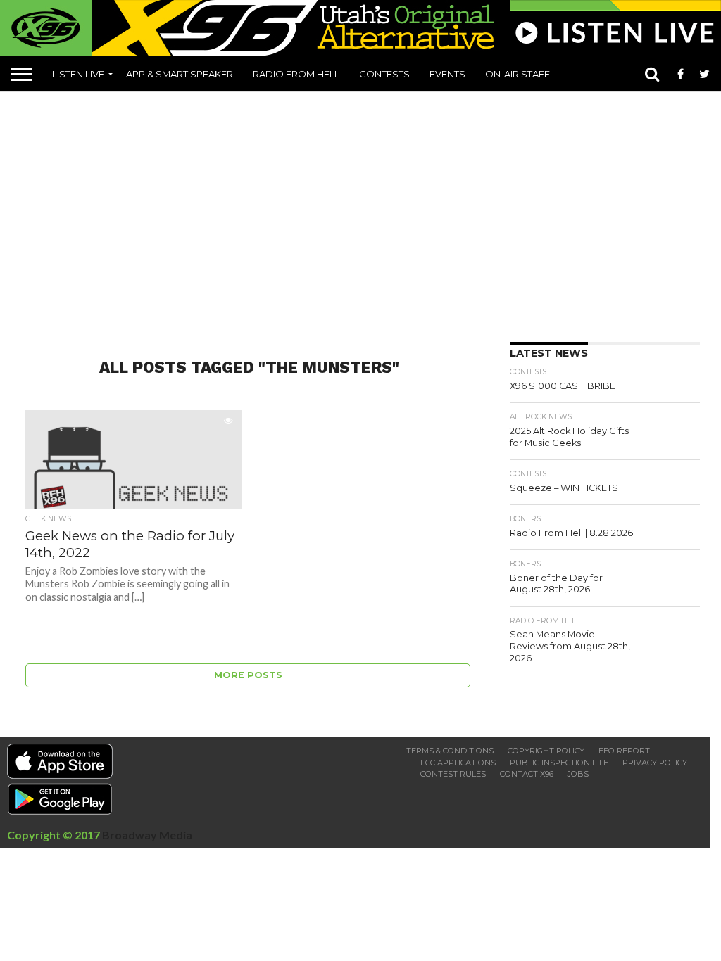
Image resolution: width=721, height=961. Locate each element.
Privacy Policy (654, 763)
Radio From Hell (296, 73)
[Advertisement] (366, 211)
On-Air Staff (517, 73)
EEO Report (624, 751)
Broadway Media (147, 834)
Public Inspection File (559, 763)
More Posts (248, 675)
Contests (384, 73)
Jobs (578, 774)
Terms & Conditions (450, 751)
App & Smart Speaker (179, 73)
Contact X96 (526, 774)
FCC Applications (458, 763)
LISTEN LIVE (78, 73)
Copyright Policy (546, 751)
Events (447, 73)
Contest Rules (453, 774)
